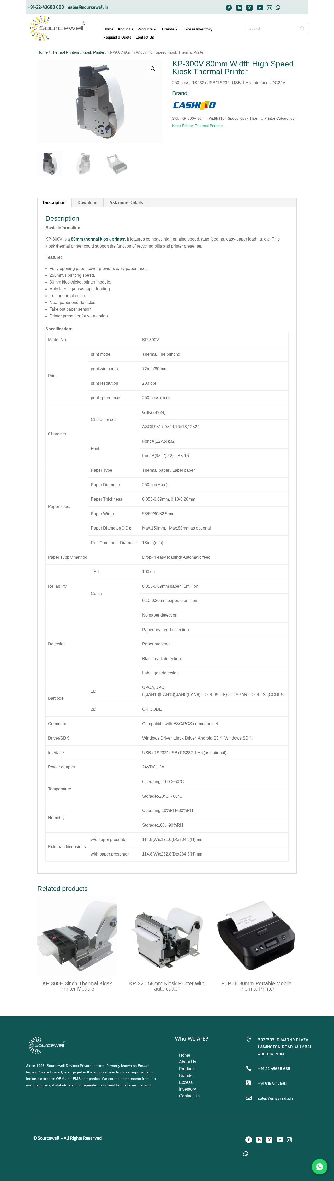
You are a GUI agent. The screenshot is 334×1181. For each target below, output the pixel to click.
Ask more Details (126, 202)
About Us (125, 29)
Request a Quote (117, 37)
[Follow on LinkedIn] (239, 8)
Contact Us (145, 37)
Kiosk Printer (93, 52)
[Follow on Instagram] (269, 8)
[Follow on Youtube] (259, 7)
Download (87, 202)
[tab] (54, 202)
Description (54, 202)
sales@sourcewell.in (88, 7)
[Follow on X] (249, 8)
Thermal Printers (65, 52)
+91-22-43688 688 (46, 7)
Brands (168, 29)
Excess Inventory (197, 29)
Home (108, 29)
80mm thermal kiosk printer (98, 239)
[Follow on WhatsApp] (278, 8)
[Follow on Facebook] (228, 7)
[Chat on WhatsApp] (319, 1166)
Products (145, 29)
